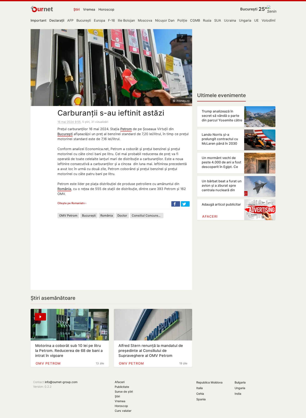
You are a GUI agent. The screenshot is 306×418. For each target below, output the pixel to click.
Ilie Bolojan (126, 20)
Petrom (126, 129)
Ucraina (230, 20)
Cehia (200, 393)
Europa (99, 20)
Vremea (89, 9)
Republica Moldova (209, 382)
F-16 (111, 20)
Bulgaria (240, 382)
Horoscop (106, 9)
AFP (70, 20)
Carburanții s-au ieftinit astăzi (110, 112)
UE (256, 20)
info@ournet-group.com (61, 382)
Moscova (145, 20)
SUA (217, 20)
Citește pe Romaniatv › (71, 203)
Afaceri (210, 216)
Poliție (182, 20)
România (64, 189)
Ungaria (245, 20)
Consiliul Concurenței (147, 215)
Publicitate (122, 386)
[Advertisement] (123, 251)
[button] (175, 204)
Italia (199, 388)
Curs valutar (123, 410)
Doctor (122, 215)
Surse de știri (124, 391)
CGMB (195, 20)
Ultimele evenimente (221, 95)
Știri (76, 9)
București (248, 9)
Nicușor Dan (164, 20)
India (238, 393)
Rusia (207, 20)
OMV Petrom (68, 215)
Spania (201, 399)
